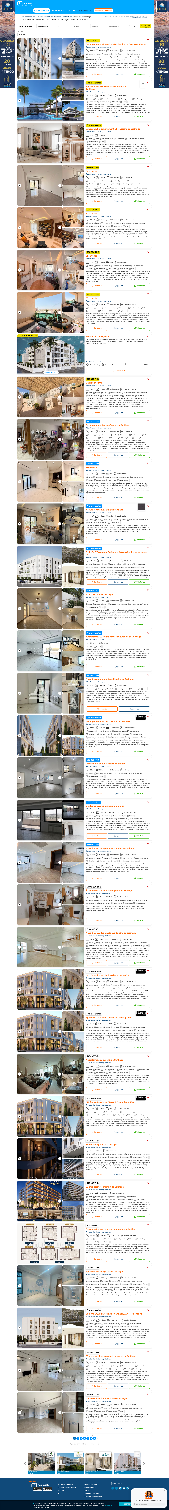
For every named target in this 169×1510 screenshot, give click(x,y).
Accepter (127, 1504)
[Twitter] (116, 1488)
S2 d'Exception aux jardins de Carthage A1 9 (107, 975)
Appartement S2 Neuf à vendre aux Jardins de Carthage (113, 637)
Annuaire (61, 1490)
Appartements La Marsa (63, 17)
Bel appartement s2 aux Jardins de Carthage (108, 721)
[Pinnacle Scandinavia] (78, 1454)
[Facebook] (112, 1488)
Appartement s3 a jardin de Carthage (104, 1271)
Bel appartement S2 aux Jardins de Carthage (108, 425)
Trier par (20, 31)
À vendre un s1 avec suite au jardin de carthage (109, 890)
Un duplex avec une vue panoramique (105, 806)
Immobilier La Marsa (45, 17)
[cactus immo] (51, 1454)
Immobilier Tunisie (29, 17)
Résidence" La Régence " (98, 336)
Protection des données (93, 1496)
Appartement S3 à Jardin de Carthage (104, 1060)
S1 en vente (91, 256)
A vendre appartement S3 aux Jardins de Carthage (111, 933)
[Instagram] (127, 1488)
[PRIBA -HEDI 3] (137, 1454)
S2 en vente (91, 171)
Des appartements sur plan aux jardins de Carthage (111, 1229)
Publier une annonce (103, 10)
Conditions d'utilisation (92, 1493)
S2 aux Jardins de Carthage (99, 594)
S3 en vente (91, 298)
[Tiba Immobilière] (105, 1454)
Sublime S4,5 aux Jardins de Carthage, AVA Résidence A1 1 (114, 1314)
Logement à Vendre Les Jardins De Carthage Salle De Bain (118, 16)
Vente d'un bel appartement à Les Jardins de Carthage (113, 129)
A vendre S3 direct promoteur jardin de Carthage (110, 848)
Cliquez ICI (108, 1505)
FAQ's (86, 1490)
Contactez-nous (90, 1487)
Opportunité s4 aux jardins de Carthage (105, 764)
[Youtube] (124, 1488)
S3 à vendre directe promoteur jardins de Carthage (111, 1356)
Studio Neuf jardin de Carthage (101, 1144)
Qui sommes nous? (91, 1484)
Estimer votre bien (41, 10)
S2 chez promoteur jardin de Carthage (105, 1187)
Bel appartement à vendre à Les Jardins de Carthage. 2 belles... (117, 44)
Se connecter (85, 10)
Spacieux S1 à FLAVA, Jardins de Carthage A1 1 (108, 1017)
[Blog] (120, 1488)
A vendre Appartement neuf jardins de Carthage (110, 679)
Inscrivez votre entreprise (67, 1487)
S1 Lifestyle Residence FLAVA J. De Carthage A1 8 (110, 1102)
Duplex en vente (94, 383)
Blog (69, 10)
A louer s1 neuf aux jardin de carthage (104, 510)
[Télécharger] (42, 1486)
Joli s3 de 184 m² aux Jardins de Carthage (106, 1398)
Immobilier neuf (58, 10)
